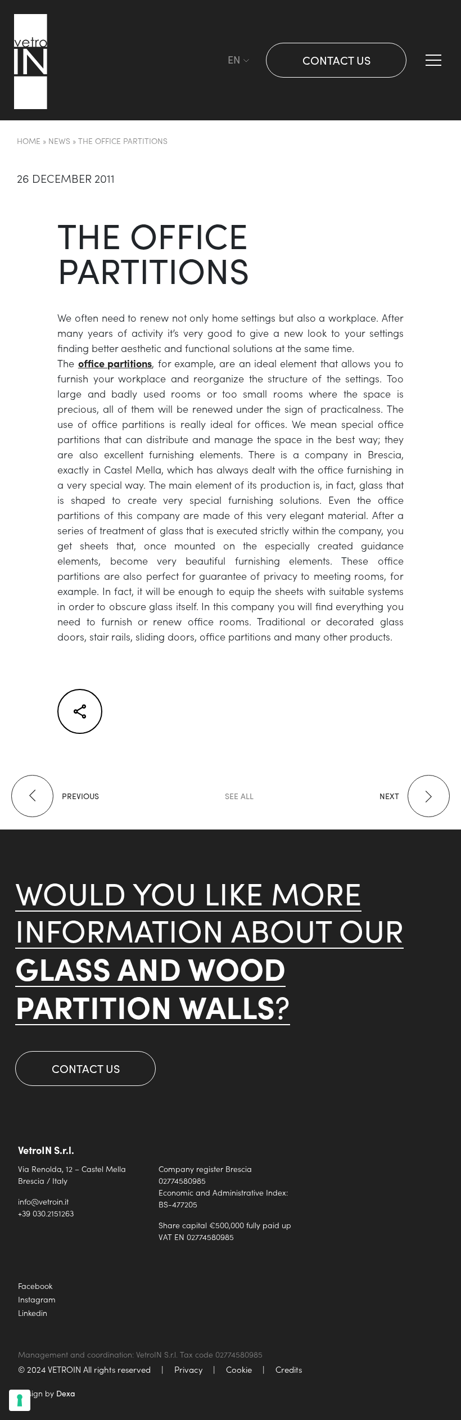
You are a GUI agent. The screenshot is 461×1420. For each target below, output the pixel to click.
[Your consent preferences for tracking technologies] (19, 1400)
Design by (46, 1393)
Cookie (239, 1369)
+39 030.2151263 (46, 1213)
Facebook (35, 1285)
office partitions (115, 363)
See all (239, 796)
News (59, 140)
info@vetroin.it (43, 1201)
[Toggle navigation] (216, 60)
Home (28, 140)
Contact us (336, 59)
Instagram (37, 1299)
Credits (288, 1369)
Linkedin (32, 1312)
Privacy (188, 1369)
